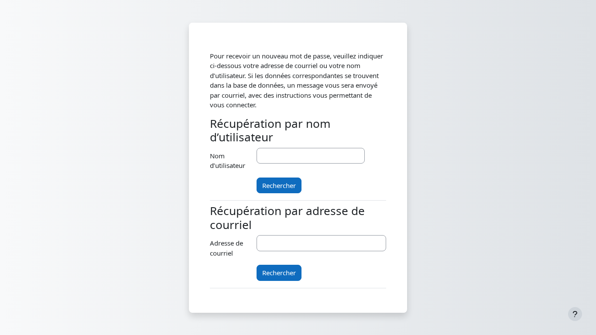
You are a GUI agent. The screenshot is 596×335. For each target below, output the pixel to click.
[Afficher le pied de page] (575, 314)
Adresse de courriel (226, 248)
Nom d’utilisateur (227, 160)
